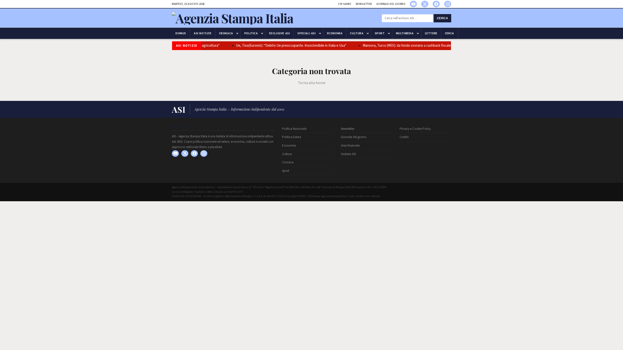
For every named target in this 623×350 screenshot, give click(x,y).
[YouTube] (413, 4)
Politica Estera (291, 137)
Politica (251, 33)
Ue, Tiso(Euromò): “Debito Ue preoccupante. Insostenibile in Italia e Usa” (291, 45)
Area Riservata (350, 145)
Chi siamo (344, 4)
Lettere (431, 33)
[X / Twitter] (424, 4)
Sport (380, 33)
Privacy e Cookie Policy (415, 129)
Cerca (442, 18)
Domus (180, 33)
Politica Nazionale (294, 129)
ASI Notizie (202, 33)
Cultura (356, 33)
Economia (335, 33)
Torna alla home (311, 83)
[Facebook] (436, 4)
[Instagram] (447, 4)
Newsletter (364, 4)
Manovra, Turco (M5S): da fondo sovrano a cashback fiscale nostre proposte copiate (426, 45)
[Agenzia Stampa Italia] (232, 18)
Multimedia (405, 33)
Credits (404, 137)
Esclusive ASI (279, 33)
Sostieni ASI (348, 154)
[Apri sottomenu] (237, 33)
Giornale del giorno (391, 4)
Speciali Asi (306, 33)
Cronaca (226, 33)
